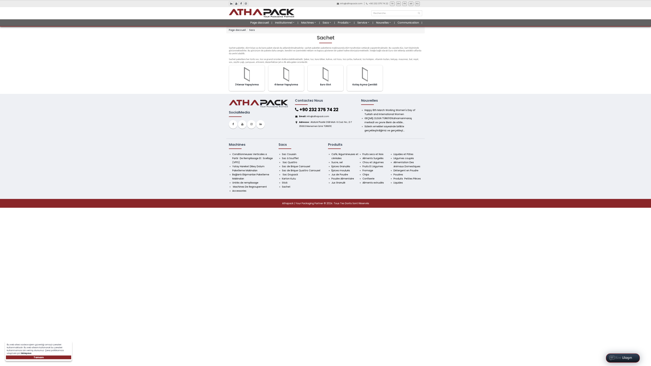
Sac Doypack (290, 174)
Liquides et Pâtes (403, 154)
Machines (307, 23)
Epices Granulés (340, 166)
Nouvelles (382, 23)
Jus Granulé (338, 182)
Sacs (326, 23)
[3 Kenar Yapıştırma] (247, 74)
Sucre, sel (337, 162)
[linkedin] (260, 124)
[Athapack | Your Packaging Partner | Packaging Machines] (262, 13)
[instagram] (251, 124)
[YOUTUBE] (242, 124)
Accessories (239, 190)
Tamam (39, 357)
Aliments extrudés (373, 182)
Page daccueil (259, 23)
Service (362, 23)
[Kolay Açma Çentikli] (365, 74)
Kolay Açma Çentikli (364, 84)
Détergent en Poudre (405, 170)
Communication (408, 23)
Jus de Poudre (339, 174)
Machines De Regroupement (250, 186)
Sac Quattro (290, 162)
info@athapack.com (351, 3)
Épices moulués (340, 170)
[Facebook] (233, 124)
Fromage (368, 170)
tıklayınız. (26, 353)
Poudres (398, 174)
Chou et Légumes (373, 162)
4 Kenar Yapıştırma (286, 84)
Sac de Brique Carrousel (296, 166)
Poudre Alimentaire (342, 178)
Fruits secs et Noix (373, 154)
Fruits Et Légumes (373, 166)
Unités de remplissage (245, 182)
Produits (343, 23)
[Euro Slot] (326, 74)
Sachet (286, 186)
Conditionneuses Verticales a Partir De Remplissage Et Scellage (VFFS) (252, 158)
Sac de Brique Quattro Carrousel (301, 170)
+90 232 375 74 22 (318, 110)
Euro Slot (325, 84)
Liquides (398, 182)
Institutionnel (283, 23)
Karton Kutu (289, 178)
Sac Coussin (289, 154)
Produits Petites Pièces (407, 178)
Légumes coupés (404, 158)
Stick (285, 182)
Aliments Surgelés (372, 158)
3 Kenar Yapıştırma (247, 84)
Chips (366, 174)
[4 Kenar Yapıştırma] (286, 74)
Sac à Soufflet (290, 158)
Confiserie (368, 178)
